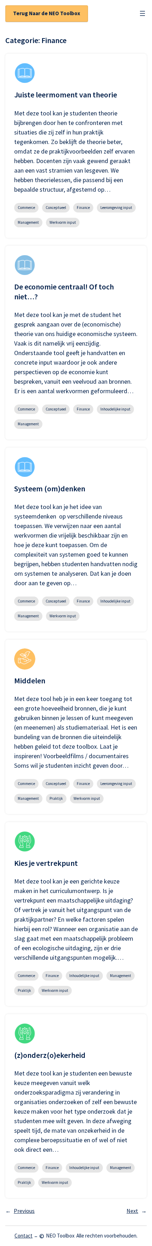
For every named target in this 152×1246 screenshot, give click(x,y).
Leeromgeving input (116, 207)
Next (137, 1210)
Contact (23, 1235)
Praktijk (56, 798)
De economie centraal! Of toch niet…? (64, 291)
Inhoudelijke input (115, 409)
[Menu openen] (142, 13)
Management (28, 222)
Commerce (26, 207)
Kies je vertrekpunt (46, 863)
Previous (20, 1210)
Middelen (29, 680)
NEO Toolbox (60, 1235)
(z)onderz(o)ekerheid (50, 1055)
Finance (83, 207)
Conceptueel (56, 207)
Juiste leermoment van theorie (65, 95)
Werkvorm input (62, 222)
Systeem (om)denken (49, 488)
